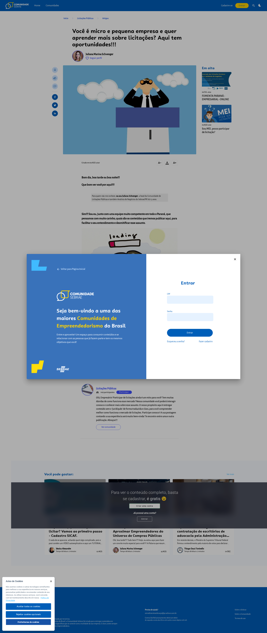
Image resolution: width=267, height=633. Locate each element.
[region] (28, 604)
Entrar (190, 333)
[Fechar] (51, 581)
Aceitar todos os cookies (28, 606)
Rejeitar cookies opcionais (28, 614)
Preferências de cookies (28, 622)
